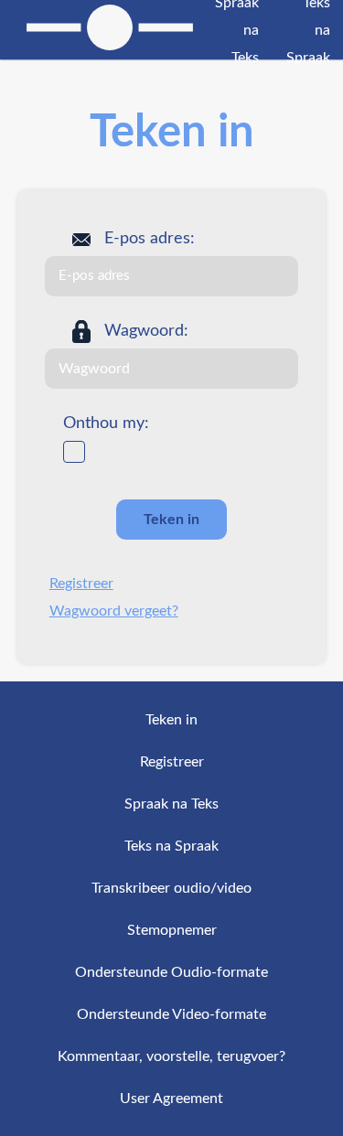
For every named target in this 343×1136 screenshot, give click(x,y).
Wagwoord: (146, 331)
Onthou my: (106, 423)
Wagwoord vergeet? (113, 611)
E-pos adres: (149, 238)
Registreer (81, 583)
